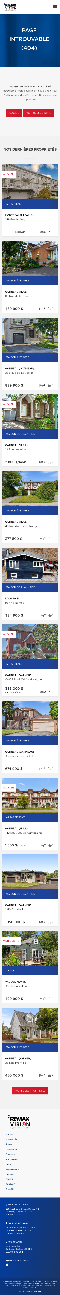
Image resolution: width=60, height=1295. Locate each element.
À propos (10, 1154)
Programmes (12, 1169)
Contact (10, 1184)
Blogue (9, 1179)
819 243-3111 (16, 1215)
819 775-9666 (17, 1233)
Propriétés (11, 1140)
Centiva (36, 1291)
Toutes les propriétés (30, 1091)
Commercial (12, 1149)
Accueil (14, 113)
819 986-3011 (16, 1252)
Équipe (9, 1144)
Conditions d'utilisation (32, 1285)
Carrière (10, 1174)
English (10, 1189)
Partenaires (12, 1159)
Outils (9, 1164)
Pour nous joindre (38, 113)
